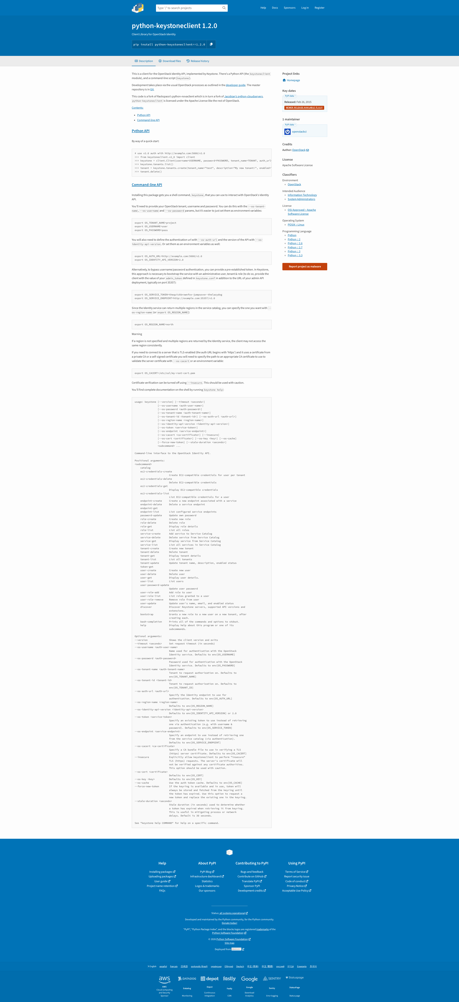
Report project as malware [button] (305, 267)
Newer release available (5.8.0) (304, 107)
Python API (143, 115)
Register (320, 8)
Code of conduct (295, 881)
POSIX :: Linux (296, 225)
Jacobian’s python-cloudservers (243, 96)
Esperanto (302, 966)
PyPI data (289, 96)
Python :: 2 (294, 239)
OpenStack (299, 150)
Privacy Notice (295, 886)
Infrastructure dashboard (205, 876)
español (163, 966)
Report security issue (296, 876)
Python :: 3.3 (295, 255)
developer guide (235, 85)
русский (280, 966)
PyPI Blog (205, 872)
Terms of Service (295, 872)
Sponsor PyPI (252, 886)
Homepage (293, 80)
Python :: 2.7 (295, 247)
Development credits (250, 891)
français (174, 966)
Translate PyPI (250, 881)
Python (292, 235)
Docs (275, 8)
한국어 (313, 966)
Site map (229, 943)
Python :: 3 (294, 251)
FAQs (162, 891)
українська (216, 966)
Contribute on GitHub (250, 876)
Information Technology (302, 195)
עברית (291, 966)
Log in (305, 8)
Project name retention (161, 886)
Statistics (207, 881)
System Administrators (301, 199)
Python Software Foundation (227, 933)
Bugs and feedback (252, 872)
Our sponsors (207, 891)
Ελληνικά (229, 966)
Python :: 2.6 (295, 243)
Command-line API (148, 120)
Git (152, 89)
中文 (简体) (253, 966)
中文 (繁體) (267, 966)
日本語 (184, 966)
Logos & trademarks (207, 886)
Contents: (137, 108)
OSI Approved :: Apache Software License (302, 212)
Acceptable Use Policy (295, 891)
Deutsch (240, 966)
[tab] (144, 61)
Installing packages (160, 872)
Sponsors (289, 8)
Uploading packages (161, 876)
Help (263, 8)
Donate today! (229, 923)
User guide (160, 881)
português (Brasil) (199, 966)
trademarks (262, 929)
